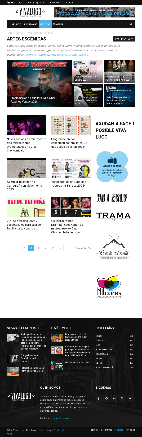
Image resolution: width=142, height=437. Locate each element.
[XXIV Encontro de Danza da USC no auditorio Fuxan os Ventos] (119, 95)
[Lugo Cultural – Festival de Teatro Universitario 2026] (87, 95)
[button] (131, 24)
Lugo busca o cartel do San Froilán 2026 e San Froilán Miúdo (76, 337)
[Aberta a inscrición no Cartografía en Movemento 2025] (26, 168)
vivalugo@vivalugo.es (62, 418)
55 (53, 248)
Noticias (45, 24)
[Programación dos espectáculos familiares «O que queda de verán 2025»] (71, 125)
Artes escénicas (34, 32)
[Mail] (114, 398)
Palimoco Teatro (35, 55)
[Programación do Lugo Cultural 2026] (87, 71)
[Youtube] (130, 398)
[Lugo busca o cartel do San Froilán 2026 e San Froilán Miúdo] (57, 338)
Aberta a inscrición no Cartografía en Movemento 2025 (24, 185)
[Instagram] (106, 398)
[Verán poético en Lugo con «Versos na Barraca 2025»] (71, 168)
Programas (30, 24)
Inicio (17, 24)
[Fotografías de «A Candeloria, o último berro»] (13, 359)
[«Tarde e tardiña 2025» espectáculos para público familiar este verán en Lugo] (26, 207)
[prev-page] (10, 248)
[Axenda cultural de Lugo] (57, 365)
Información (55, 2)
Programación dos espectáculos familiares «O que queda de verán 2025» (69, 142)
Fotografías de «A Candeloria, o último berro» (30, 358)
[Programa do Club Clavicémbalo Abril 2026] (119, 71)
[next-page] (61, 248)
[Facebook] (99, 398)
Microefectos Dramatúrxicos (69, 55)
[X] (122, 398)
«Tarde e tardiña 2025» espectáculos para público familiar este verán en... (24, 224)
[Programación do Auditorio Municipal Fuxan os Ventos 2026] (39, 88)
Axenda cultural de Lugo (76, 362)
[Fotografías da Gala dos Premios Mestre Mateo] (13, 371)
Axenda (59, 24)
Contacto (68, 2)
